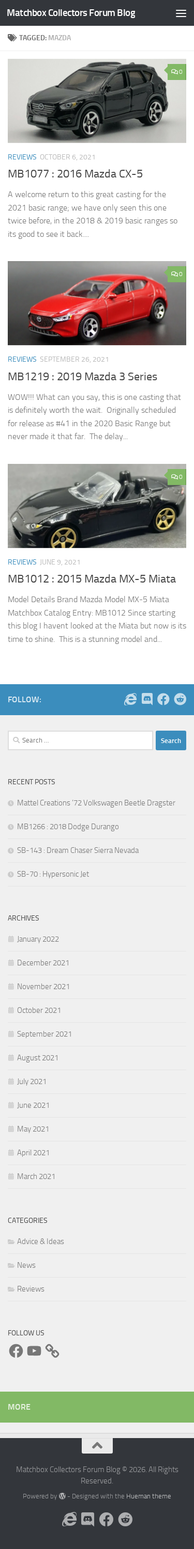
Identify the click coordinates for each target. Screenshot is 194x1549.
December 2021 (43, 962)
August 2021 (37, 1057)
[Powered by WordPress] (61, 1496)
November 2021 (43, 986)
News (26, 1265)
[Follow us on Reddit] (180, 699)
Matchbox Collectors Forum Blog (71, 13)
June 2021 (33, 1105)
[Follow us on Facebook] (163, 699)
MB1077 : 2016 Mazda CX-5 (75, 174)
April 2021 (33, 1152)
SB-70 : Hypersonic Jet (53, 874)
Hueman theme (148, 1496)
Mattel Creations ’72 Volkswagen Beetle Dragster (96, 803)
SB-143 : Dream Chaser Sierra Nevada (78, 850)
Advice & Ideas (40, 1241)
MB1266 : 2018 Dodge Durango (68, 826)
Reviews (22, 157)
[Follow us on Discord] (147, 699)
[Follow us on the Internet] (130, 699)
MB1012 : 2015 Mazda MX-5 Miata (92, 579)
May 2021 (33, 1129)
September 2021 (44, 1034)
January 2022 (38, 939)
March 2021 (36, 1176)
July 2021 (32, 1081)
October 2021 (39, 1010)
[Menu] (181, 13)
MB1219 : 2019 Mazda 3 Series (82, 376)
